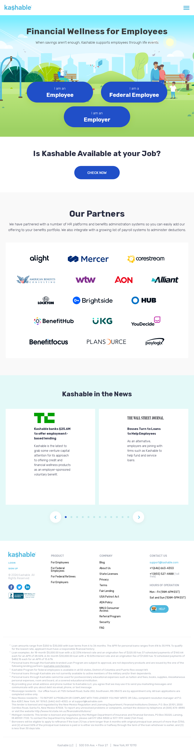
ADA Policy (106, 602)
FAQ (101, 627)
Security (104, 622)
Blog (102, 562)
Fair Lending (106, 591)
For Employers (59, 582)
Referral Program (110, 616)
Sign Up (13, 568)
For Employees (60, 562)
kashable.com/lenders (57, 666)
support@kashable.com (164, 562)
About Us (105, 568)
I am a (134, 92)
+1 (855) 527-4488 (162, 574)
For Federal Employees (58, 569)
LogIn (12, 563)
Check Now (97, 173)
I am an (60, 92)
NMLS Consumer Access (109, 609)
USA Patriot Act (109, 596)
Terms (103, 585)
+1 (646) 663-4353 (162, 568)
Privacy (104, 579)
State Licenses (108, 574)
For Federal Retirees (63, 576)
